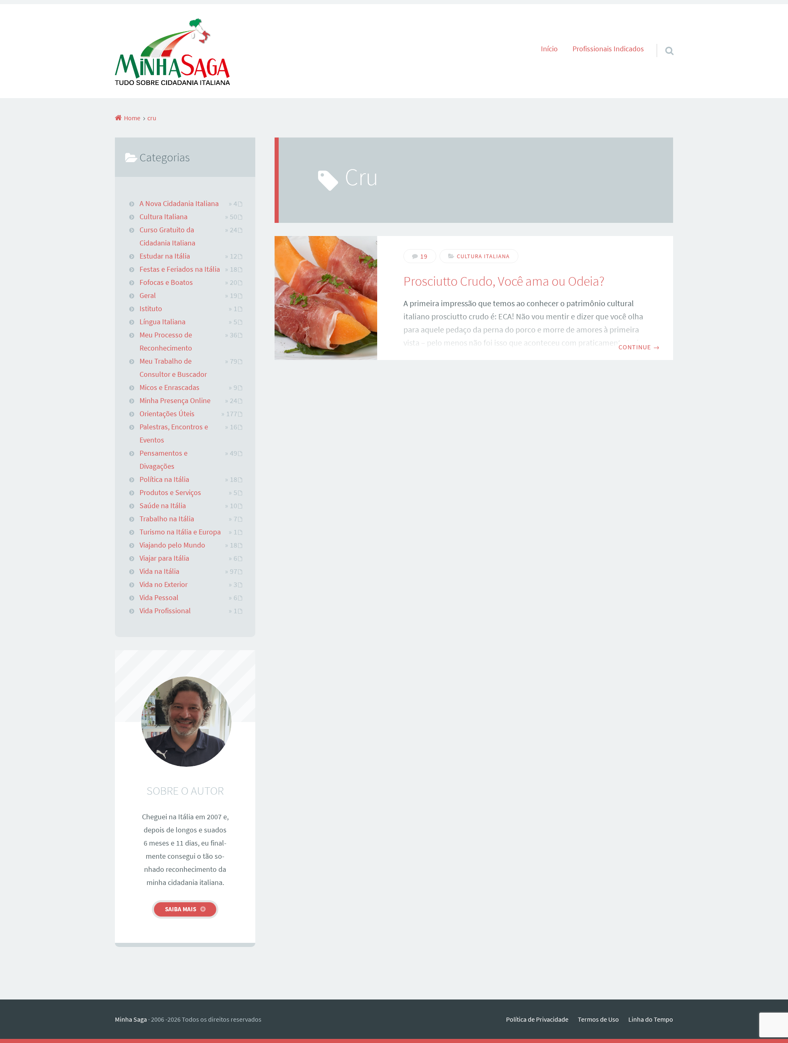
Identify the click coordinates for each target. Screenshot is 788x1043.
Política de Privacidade (537, 1019)
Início (549, 48)
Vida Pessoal (159, 597)
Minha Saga (131, 1019)
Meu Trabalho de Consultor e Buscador (173, 368)
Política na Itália (164, 479)
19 (424, 256)
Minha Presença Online (175, 400)
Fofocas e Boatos (166, 282)
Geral (148, 295)
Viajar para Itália (164, 558)
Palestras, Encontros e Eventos (174, 433)
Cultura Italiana (483, 256)
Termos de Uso (598, 1019)
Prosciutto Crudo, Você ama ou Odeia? (504, 281)
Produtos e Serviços (170, 492)
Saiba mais (180, 909)
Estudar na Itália (165, 256)
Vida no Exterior (164, 584)
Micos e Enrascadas (169, 387)
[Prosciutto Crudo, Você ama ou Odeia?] (326, 298)
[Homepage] (172, 51)
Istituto (151, 308)
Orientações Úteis (167, 413)
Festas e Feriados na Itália (180, 269)
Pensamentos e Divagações (164, 460)
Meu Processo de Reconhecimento (166, 341)
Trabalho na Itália (167, 518)
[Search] (662, 40)
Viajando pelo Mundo (172, 545)
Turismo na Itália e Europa (180, 531)
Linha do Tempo (650, 1019)
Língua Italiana (163, 321)
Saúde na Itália (163, 505)
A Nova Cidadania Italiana (179, 203)
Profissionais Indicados (608, 48)
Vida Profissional (165, 610)
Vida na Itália (159, 571)
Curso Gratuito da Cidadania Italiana (167, 236)
